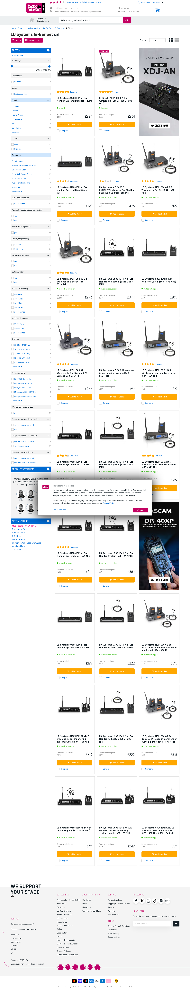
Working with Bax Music (91, 911)
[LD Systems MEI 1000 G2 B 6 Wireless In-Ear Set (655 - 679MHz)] (74, 249)
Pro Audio (61, 907)
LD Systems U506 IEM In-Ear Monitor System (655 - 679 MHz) (74, 554)
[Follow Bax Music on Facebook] (136, 901)
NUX (14, 123)
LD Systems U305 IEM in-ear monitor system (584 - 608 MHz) (74, 646)
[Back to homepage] (31, 19)
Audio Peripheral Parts (21, 183)
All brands (16, 106)
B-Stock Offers (18, 532)
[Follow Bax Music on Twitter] (142, 901)
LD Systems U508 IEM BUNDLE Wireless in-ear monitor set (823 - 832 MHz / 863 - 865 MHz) (158, 830)
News (84, 903)
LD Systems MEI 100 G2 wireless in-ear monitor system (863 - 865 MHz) (116, 373)
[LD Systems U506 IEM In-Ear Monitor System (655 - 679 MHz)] (74, 523)
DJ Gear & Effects (64, 911)
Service (112, 895)
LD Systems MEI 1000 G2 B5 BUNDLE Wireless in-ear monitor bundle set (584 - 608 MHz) (159, 647)
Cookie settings (114, 937)
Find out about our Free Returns (23, 929)
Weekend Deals (19, 546)
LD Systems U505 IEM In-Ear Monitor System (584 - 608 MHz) (74, 463)
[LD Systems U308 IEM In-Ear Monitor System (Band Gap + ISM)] (74, 159)
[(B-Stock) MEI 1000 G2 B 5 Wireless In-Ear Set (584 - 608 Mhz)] (117, 69)
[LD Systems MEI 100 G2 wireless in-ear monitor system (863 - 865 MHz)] (117, 340)
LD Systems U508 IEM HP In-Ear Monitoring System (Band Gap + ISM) (116, 281)
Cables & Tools (63, 947)
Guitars (60, 929)
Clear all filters (19, 55)
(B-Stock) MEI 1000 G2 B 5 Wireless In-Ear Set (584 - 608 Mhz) (115, 100)
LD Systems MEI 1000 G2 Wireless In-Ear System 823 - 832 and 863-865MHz (73, 373)
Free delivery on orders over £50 (65, 8)
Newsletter (86, 907)
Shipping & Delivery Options (119, 903)
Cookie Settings (59, 510)
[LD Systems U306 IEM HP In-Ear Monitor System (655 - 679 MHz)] (117, 615)
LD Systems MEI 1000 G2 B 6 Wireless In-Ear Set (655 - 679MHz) (72, 281)
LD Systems (17, 119)
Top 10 (18, 40)
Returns (111, 907)
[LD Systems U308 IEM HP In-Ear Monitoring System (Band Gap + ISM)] (117, 432)
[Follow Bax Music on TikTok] (155, 901)
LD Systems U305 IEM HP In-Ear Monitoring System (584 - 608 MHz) (116, 739)
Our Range (86, 900)
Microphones (62, 918)
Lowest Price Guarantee (130, 11)
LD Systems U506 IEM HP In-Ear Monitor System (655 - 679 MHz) (116, 554)
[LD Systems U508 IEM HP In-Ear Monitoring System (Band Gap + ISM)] (117, 249)
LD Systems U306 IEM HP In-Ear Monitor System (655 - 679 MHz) (116, 646)
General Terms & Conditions (119, 926)
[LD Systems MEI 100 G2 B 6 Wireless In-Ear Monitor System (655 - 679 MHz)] (159, 432)
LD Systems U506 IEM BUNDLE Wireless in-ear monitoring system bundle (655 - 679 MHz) (116, 830)
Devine (15, 110)
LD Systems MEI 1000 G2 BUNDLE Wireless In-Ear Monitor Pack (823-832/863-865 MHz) (116, 190)
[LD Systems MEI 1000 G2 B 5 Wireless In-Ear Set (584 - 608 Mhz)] (159, 159)
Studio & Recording (64, 914)
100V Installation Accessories (24, 165)
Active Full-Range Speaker (23, 174)
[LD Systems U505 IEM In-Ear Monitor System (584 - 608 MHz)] (74, 432)
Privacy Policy (108, 503)
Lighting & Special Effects (67, 943)
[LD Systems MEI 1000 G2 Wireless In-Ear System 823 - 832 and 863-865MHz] (74, 340)
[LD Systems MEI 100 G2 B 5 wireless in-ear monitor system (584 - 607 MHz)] (159, 340)
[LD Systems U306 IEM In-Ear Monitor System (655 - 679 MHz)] (159, 249)
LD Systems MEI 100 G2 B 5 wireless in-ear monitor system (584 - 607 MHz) (158, 373)
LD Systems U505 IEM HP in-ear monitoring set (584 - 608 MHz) (74, 829)
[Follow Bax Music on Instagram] (161, 901)
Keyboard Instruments (66, 940)
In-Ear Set (16, 187)
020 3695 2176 (22, 960)
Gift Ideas (16, 536)
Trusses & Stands (64, 951)
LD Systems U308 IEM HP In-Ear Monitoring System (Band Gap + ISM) (116, 464)
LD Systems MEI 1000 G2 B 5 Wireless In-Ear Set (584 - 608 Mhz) (157, 190)
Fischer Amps (17, 115)
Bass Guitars (62, 933)
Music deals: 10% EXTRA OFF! (25, 526)
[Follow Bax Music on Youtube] (148, 901)
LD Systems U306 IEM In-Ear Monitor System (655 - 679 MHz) (158, 280)
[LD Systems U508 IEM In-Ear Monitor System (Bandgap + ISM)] (74, 69)
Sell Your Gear (18, 539)
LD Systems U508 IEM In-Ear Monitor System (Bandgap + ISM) (74, 99)
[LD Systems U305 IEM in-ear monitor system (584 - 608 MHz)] (74, 615)
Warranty (111, 911)
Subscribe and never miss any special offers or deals (154, 916)
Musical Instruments (65, 925)
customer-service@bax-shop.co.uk (30, 964)
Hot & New (61, 903)
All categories (17, 161)
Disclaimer (112, 929)
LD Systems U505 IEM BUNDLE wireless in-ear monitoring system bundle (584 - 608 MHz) (73, 739)
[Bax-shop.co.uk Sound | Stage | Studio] (35, 8)
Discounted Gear (19, 170)
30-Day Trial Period (128, 8)
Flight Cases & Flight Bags (67, 954)
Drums (59, 936)
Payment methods (115, 900)
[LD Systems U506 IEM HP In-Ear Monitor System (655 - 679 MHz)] (117, 523)
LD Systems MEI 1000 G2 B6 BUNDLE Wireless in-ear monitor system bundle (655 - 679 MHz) (159, 739)
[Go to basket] (157, 8)
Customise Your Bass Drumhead (26, 543)
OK (141, 510)
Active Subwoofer (19, 178)
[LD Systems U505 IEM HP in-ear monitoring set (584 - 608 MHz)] (74, 798)
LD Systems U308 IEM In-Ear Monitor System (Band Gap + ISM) (72, 190)
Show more (16, 132)
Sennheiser (16, 128)
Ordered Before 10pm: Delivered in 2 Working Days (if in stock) (77, 11)
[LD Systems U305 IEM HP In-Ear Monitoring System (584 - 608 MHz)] (117, 706)
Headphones (62, 922)
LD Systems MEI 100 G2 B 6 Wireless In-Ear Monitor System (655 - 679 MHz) (158, 464)
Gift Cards (16, 549)
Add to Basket (76, 124)
